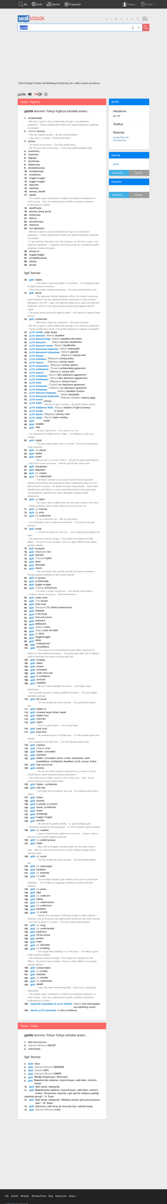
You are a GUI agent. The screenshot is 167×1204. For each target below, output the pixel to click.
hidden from (42, 715)
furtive (39, 797)
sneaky (44, 971)
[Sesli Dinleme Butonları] (38, 95)
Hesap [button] (131, 4)
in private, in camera (46, 803)
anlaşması (38, 375)
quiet (42, 876)
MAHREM (59, 1067)
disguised (40, 469)
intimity (32, 261)
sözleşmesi (38, 369)
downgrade (74, 348)
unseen (43, 473)
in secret (58, 410)
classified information (71, 338)
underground (43, 643)
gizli (31, 279)
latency (33, 218)
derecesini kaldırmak (44, 396)
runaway (40, 659)
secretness (33, 161)
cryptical (40, 744)
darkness (34, 188)
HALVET (51, 1045)
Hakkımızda (60, 1195)
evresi (36, 399)
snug (42, 925)
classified (59, 335)
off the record (43, 934)
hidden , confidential (46, 784)
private (32, 264)
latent (42, 499)
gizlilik (116, 164)
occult (43, 856)
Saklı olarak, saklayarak (47, 1086)
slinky (38, 640)
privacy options (70, 364)
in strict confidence (67, 1010)
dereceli (37, 335)
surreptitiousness (38, 257)
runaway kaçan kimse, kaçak (51, 712)
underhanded (47, 928)
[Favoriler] (45, 96)
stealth (32, 194)
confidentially (42, 581)
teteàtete (39, 610)
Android (14, 1195)
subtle (47, 420)
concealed (41, 669)
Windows (25, 1195)
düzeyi (36, 355)
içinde (36, 332)
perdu (43, 889)
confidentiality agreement (72, 368)
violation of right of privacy (76, 407)
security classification (71, 342)
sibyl (38, 892)
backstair (41, 869)
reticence (34, 224)
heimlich (39, 554)
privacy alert (68, 371)
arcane (40, 666)
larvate (44, 600)
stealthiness (35, 208)
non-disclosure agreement (73, 387)
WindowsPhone (39, 1195)
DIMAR (57, 1073)
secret (38, 292)
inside (39, 843)
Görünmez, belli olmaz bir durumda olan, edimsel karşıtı (64, 1106)
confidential (41, 319)
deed (37, 561)
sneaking (45, 948)
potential (44, 872)
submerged (46, 866)
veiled (39, 663)
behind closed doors (61, 607)
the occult (41, 699)
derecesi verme (41, 345)
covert (38, 456)
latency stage (88, 397)
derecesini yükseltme (44, 352)
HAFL (46, 1070)
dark (38, 427)
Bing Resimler (119, 140)
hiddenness (34, 164)
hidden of (41, 708)
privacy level (79, 355)
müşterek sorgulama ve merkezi (51, 1003)
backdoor (41, 908)
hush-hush (40, 604)
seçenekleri (39, 365)
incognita (40, 548)
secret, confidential (46, 807)
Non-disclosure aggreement (72, 374)
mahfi (57, 1109)
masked (44, 830)
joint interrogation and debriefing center (87, 1005)
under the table (50, 630)
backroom (41, 931)
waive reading (60, 417)
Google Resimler (121, 137)
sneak (38, 528)
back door (41, 731)
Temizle (138, 172)
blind (41, 633)
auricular (40, 679)
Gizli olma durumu (37, 1042)
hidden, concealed (45, 751)
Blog (51, 1195)
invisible (40, 423)
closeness (33, 154)
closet (39, 810)
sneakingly (41, 813)
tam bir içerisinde (43, 1010)
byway (39, 898)
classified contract (75, 391)
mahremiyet (34, 1048)
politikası (37, 359)
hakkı (35, 402)
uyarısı (36, 372)
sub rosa (40, 787)
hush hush (41, 728)
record (38, 568)
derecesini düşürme (43, 349)
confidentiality (35, 118)
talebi (35, 417)
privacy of (34, 251)
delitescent (40, 623)
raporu (36, 362)
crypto (39, 722)
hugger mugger (37, 181)
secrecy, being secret (40, 211)
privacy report (67, 361)
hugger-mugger (37, 178)
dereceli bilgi (39, 338)
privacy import (69, 381)
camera (40, 767)
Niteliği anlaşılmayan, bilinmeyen (51, 1076)
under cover (41, 597)
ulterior (42, 450)
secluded (45, 944)
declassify (74, 394)
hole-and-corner (43, 617)
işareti (36, 414)
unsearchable (43, 967)
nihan (37, 1063)
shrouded (40, 564)
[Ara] (145, 27)
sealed (38, 453)
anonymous (51, 587)
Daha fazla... (118, 172)
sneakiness (35, 174)
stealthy (44, 977)
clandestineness (36, 167)
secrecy (41, 131)
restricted (41, 754)
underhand (46, 905)
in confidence (43, 676)
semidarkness (36, 171)
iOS (6, 1195)
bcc (49, 551)
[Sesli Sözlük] (31, 22)
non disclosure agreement (71, 384)
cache (47, 627)
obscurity (33, 184)
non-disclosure (36, 228)
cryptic (38, 440)
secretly (40, 820)
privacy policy (67, 358)
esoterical (40, 620)
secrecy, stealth (37, 191)
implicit (48, 558)
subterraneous (47, 839)
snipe (39, 941)
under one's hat (44, 672)
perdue (40, 938)
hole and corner (44, 764)
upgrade (74, 351)
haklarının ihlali (41, 407)
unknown (41, 718)
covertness (33, 151)
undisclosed (45, 476)
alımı (35, 382)
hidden (38, 279)
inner (47, 748)
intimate (43, 509)
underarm (45, 895)
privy (41, 512)
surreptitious (42, 646)
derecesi (37, 342)
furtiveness (34, 214)
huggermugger (37, 254)
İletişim (72, 1195)
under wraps (50, 332)
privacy (31, 141)
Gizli (31, 424)
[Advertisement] (83, 57)
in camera (40, 577)
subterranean (47, 902)
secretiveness (36, 221)
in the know (41, 613)
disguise (32, 157)
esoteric (40, 800)
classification (69, 345)
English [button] (149, 4)
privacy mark (63, 414)
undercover (45, 515)
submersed (46, 980)
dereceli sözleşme (42, 392)
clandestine (41, 466)
